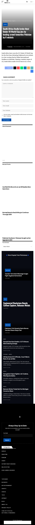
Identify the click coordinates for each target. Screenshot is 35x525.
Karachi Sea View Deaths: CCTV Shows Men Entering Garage (16, 343)
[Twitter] (7, 417)
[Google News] (13, 417)
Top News (5, 354)
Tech (5, 299)
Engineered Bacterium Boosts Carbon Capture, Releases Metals (16, 304)
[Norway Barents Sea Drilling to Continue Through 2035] (17, 201)
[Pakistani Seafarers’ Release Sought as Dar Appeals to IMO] (17, 227)
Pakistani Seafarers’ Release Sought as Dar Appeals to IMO (16, 239)
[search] (24, 1)
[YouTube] (10, 417)
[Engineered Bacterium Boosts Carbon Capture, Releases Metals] (17, 292)
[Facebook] (3, 417)
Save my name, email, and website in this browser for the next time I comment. (18, 115)
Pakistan (8, 270)
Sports (5, 24)
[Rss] (19, 417)
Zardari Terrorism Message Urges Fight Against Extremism (16, 275)
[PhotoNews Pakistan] (7, 1)
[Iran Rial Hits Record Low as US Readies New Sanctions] (17, 176)
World (10, 354)
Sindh (4, 339)
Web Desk (10, 46)
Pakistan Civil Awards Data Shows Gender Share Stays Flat (16, 329)
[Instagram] (16, 417)
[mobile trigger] (3, 1)
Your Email (5, 433)
